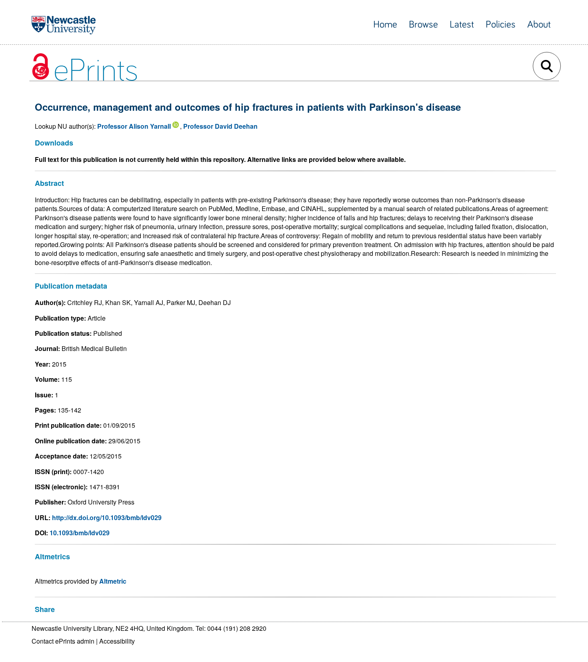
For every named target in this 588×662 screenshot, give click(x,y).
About (539, 25)
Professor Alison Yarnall (134, 126)
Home (385, 25)
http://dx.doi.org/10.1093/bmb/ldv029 (107, 517)
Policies (501, 25)
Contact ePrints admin (63, 641)
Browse (423, 25)
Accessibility (117, 641)
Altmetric (112, 581)
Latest (462, 25)
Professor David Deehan (220, 126)
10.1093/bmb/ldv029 (80, 532)
